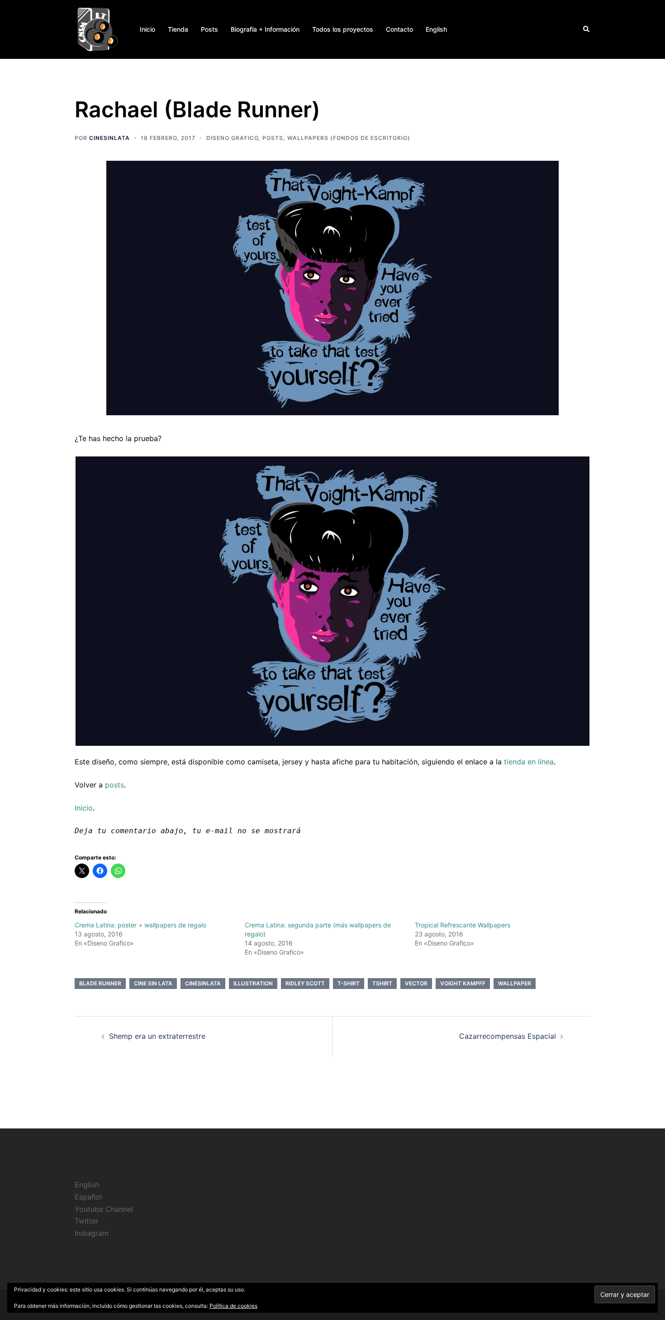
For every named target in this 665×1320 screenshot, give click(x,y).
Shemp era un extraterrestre (157, 1036)
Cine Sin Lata (153, 983)
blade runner (100, 983)
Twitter (87, 1220)
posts (114, 784)
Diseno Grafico (232, 137)
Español (88, 1196)
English (436, 29)
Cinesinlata (203, 983)
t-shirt (348, 983)
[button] (586, 29)
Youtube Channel (104, 1209)
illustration (253, 983)
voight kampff (462, 983)
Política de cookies (233, 1305)
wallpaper (514, 983)
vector (416, 983)
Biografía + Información (265, 29)
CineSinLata (109, 137)
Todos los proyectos (342, 29)
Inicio (147, 29)
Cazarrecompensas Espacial (507, 1036)
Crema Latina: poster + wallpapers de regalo (140, 925)
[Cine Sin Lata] (97, 28)
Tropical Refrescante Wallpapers (462, 925)
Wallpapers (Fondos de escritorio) (348, 137)
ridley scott (305, 983)
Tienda (178, 29)
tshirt (382, 983)
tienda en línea (529, 761)
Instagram (92, 1233)
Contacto (399, 29)
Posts (209, 29)
